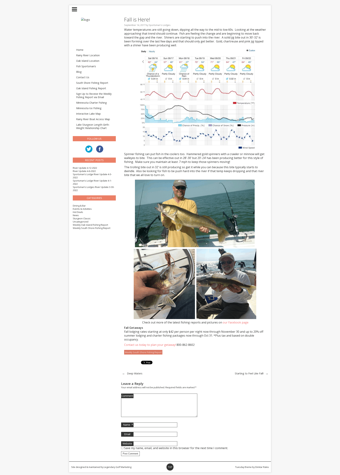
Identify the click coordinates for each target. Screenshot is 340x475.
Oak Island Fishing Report (91, 88)
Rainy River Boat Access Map (93, 119)
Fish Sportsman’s (86, 66)
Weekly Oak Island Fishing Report (90, 224)
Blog (79, 71)
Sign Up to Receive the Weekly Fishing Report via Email (94, 95)
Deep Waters (134, 373)
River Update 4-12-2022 (85, 167)
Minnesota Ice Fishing (88, 108)
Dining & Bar (79, 205)
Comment (127, 395)
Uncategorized (80, 221)
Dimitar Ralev (262, 467)
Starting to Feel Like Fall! (249, 373)
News (76, 215)
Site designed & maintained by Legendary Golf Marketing (101, 467)
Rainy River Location (88, 55)
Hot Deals (78, 212)
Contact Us (82, 77)
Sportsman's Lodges (160, 25)
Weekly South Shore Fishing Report (91, 228)
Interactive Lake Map (88, 113)
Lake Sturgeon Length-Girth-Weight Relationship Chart (93, 126)
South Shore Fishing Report (92, 82)
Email (127, 434)
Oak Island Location (87, 60)
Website (127, 443)
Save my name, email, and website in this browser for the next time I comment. (176, 448)
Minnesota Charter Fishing (91, 102)
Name (128, 424)
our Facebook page (235, 322)
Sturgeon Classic (81, 218)
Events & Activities (82, 208)
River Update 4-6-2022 (84, 171)
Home (79, 49)
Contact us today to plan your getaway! (150, 345)
